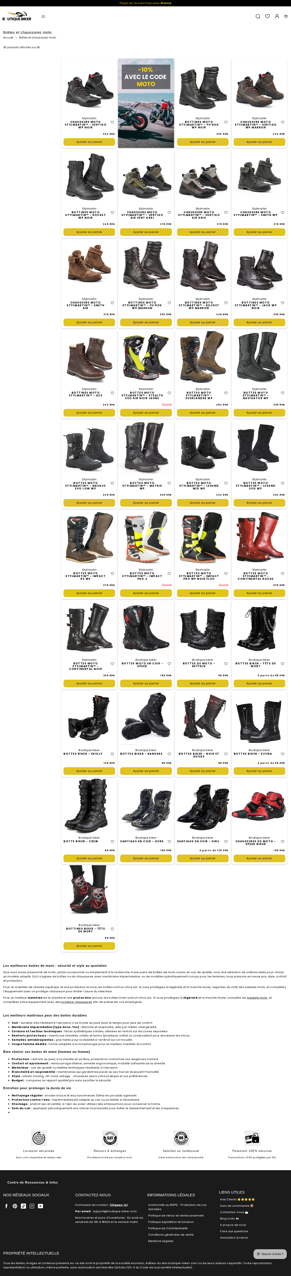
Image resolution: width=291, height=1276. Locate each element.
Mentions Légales (161, 1241)
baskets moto (257, 998)
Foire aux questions (234, 1231)
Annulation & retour (234, 1238)
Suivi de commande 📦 (237, 1206)
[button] (112, 122)
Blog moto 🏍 (229, 1218)
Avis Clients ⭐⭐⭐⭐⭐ (237, 1199)
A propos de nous (233, 1225)
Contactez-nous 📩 (234, 1212)
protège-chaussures (76, 1002)
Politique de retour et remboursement (176, 1216)
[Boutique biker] (17, 16)
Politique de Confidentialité (168, 1228)
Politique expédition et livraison (171, 1222)
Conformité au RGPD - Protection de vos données (177, 1207)
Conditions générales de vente (171, 1235)
